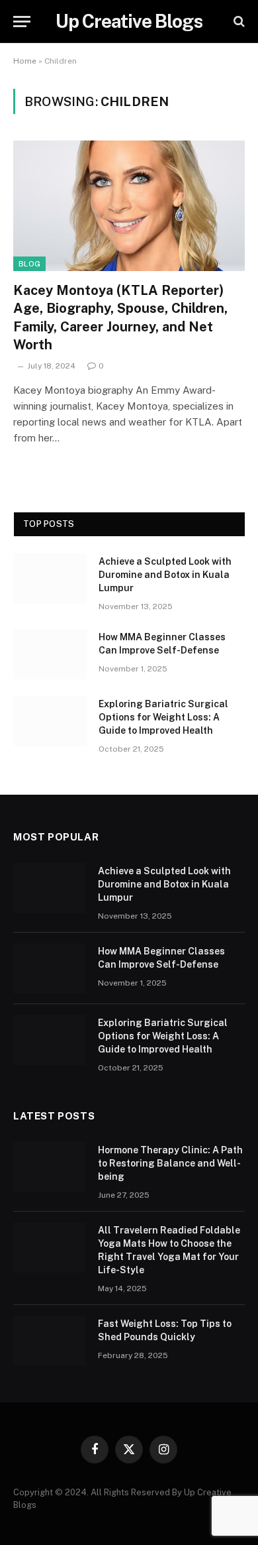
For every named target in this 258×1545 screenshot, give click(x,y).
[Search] (238, 21)
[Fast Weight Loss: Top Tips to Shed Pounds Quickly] (49, 1341)
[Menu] (21, 21)
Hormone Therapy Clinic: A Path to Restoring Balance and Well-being (170, 1163)
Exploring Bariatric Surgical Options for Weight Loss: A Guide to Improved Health (163, 717)
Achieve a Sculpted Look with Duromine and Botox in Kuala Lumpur (165, 574)
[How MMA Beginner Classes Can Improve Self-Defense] (50, 654)
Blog (29, 264)
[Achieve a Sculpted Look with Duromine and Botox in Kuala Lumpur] (50, 578)
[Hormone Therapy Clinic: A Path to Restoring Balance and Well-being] (49, 1167)
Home (24, 61)
